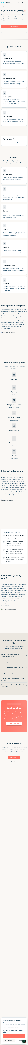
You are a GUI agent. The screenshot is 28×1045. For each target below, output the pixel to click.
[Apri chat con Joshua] (24, 1041)
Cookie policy (12, 1030)
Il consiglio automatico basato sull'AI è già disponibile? (12, 685)
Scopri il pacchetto (13, 723)
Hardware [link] (6, 6)
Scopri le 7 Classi (14, 26)
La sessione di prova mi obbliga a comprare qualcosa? (12, 679)
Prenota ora (13, 757)
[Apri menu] (25, 2)
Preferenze (21, 1040)
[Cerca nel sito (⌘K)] (19, 2)
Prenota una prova (14, 31)
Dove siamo (14, 761)
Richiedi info (14, 728)
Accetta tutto (14, 1036)
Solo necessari (8, 1040)
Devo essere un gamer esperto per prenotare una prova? (10, 672)
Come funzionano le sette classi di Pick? (12, 667)
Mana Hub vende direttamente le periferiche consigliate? (10, 655)
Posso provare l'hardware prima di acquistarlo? (10, 661)
